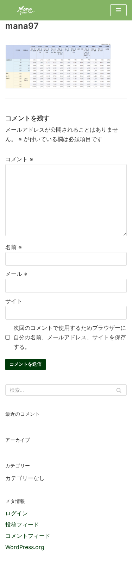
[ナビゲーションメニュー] (118, 10)
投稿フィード (22, 524)
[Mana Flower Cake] (26, 10)
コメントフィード (27, 535)
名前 (13, 247)
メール (16, 273)
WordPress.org (24, 547)
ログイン (16, 513)
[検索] (119, 390)
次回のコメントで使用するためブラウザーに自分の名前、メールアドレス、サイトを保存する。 (69, 337)
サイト (13, 300)
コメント (19, 159)
